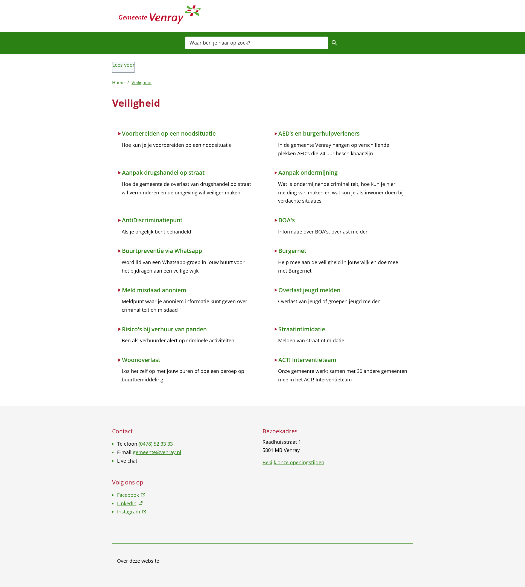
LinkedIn (129, 503)
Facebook (131, 495)
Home (118, 83)
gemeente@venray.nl (157, 452)
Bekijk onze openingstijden (293, 462)
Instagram (131, 511)
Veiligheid (141, 83)
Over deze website (138, 560)
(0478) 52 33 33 (156, 443)
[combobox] (256, 42)
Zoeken (334, 42)
